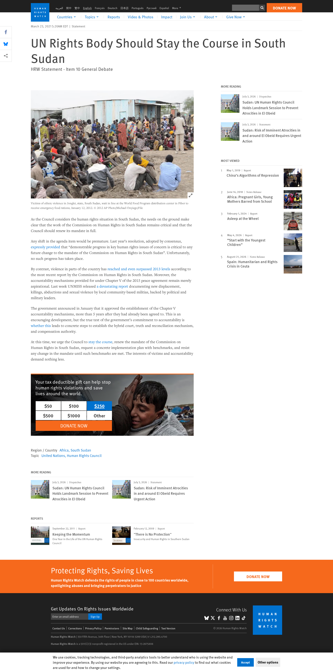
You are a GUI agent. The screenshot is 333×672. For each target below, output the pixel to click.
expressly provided (45, 246)
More (177, 8)
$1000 (73, 415)
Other (99, 415)
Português (138, 8)
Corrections (75, 628)
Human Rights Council (84, 455)
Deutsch (112, 8)
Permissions (112, 628)
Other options (268, 662)
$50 (48, 406)
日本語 (124, 8)
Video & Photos (140, 16)
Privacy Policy (93, 628)
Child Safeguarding (147, 628)
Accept (245, 662)
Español (164, 8)
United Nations (53, 455)
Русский (151, 8)
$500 (48, 415)
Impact (166, 16)
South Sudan (81, 450)
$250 (99, 406)
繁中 (77, 8)
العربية (59, 8)
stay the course (100, 341)
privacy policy (184, 662)
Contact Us (58, 628)
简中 (68, 8)
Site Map (128, 628)
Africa (64, 450)
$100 (74, 406)
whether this (41, 325)
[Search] (262, 8)
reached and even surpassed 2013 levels (139, 268)
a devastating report (112, 286)
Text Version (168, 628)
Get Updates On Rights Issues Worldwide (92, 608)
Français (100, 8)
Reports (114, 16)
